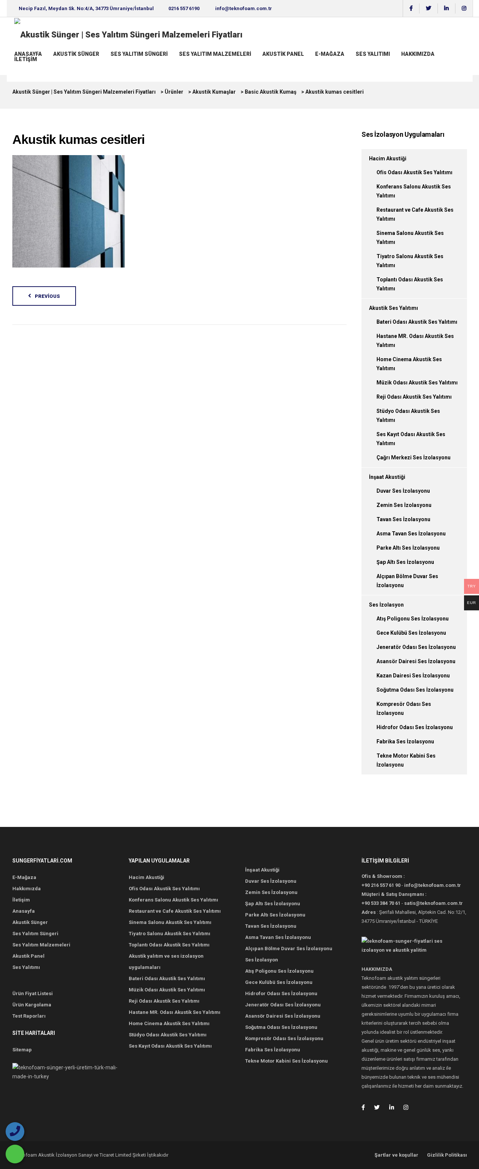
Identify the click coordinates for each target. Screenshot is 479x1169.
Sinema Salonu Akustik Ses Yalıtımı (170, 922)
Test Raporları (29, 1016)
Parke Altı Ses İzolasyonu (408, 548)
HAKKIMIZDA (417, 54)
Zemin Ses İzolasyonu (403, 505)
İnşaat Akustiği (387, 477)
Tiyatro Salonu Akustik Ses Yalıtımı (169, 933)
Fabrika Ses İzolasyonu (405, 741)
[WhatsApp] (15, 1154)
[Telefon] (15, 1131)
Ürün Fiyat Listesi (32, 993)
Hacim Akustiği (387, 158)
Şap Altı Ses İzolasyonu (405, 562)
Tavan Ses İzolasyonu (403, 519)
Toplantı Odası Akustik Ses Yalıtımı (169, 945)
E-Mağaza (329, 54)
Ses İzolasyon (386, 605)
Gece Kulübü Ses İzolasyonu (411, 633)
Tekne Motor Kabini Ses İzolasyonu (286, 1061)
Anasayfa (28, 54)
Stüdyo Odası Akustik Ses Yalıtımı (168, 1034)
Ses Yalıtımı (373, 54)
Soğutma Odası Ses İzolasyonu (415, 690)
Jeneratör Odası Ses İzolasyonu (416, 647)
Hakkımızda (26, 888)
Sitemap (22, 1049)
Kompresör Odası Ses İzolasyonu (284, 1038)
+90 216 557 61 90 (380, 885)
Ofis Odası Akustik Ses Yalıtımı (414, 172)
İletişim (25, 59)
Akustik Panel (283, 54)
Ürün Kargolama (31, 1005)
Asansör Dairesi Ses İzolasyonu (415, 661)
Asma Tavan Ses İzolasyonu (411, 534)
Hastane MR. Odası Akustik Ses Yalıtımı (174, 1012)
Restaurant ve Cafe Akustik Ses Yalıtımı (175, 911)
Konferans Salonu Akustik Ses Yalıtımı (173, 900)
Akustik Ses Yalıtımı (393, 308)
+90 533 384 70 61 (380, 903)
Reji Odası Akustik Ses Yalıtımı (414, 397)
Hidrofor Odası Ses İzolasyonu (414, 727)
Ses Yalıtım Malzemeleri (215, 54)
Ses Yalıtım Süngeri (139, 54)
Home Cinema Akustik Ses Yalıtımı (169, 1023)
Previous (47, 296)
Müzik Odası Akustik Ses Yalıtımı (417, 383)
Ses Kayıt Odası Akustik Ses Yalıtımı (170, 1046)
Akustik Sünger (76, 54)
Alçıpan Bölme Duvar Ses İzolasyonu (288, 948)
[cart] (15, 66)
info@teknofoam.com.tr (243, 8)
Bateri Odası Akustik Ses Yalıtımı (416, 322)
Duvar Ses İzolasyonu (403, 491)
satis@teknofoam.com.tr (433, 903)
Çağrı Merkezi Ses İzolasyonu (413, 457)
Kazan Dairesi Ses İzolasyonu (413, 676)
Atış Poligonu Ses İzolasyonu (412, 619)
